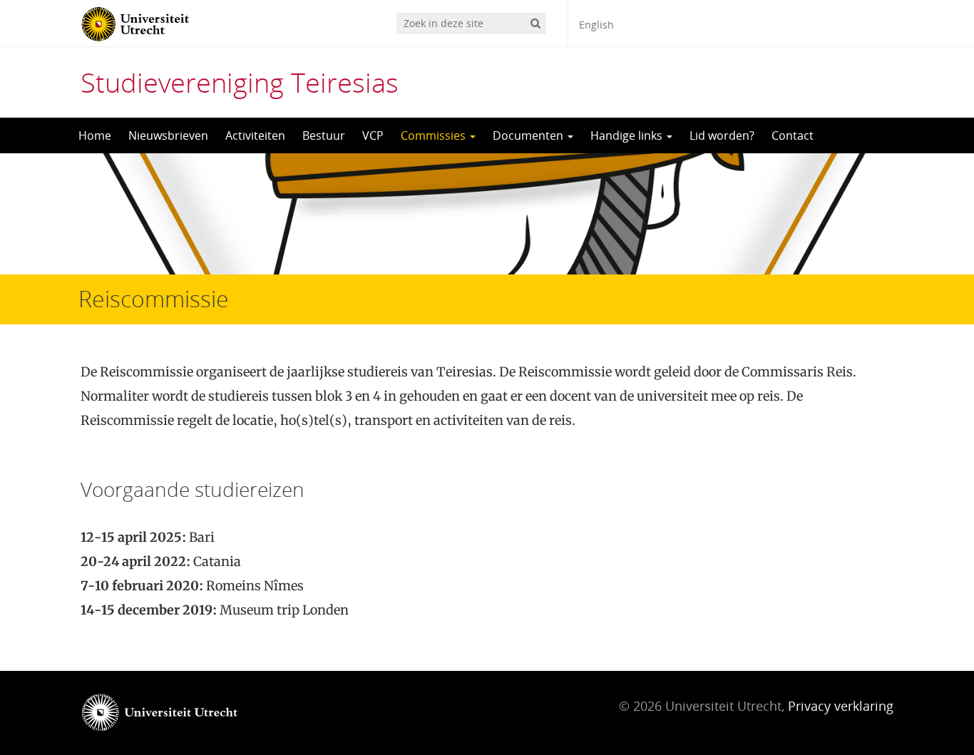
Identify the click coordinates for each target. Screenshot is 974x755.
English (596, 24)
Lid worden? (722, 135)
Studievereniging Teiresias (240, 82)
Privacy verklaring (840, 705)
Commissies (434, 135)
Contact (792, 135)
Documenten (529, 135)
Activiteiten (255, 135)
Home (94, 135)
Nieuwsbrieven (168, 135)
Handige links (627, 135)
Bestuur (323, 135)
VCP (373, 135)
